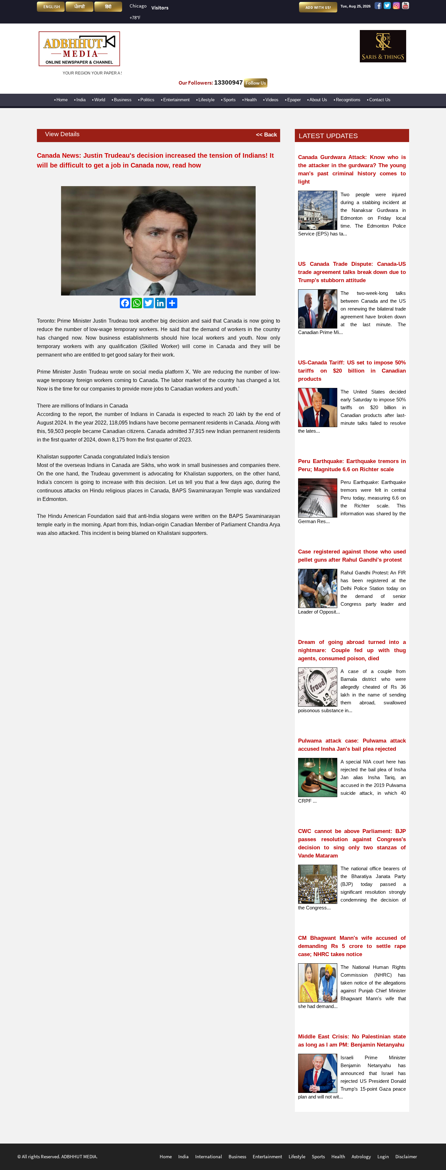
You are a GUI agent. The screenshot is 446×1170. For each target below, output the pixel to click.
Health (251, 99)
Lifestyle (207, 99)
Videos (272, 99)
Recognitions (348, 99)
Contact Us (379, 99)
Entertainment (176, 99)
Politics (147, 99)
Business (123, 99)
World (99, 99)
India (81, 99)
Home (62, 99)
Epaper (294, 99)
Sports (229, 99)
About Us (318, 99)
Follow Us (256, 83)
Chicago (138, 6)
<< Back (266, 134)
